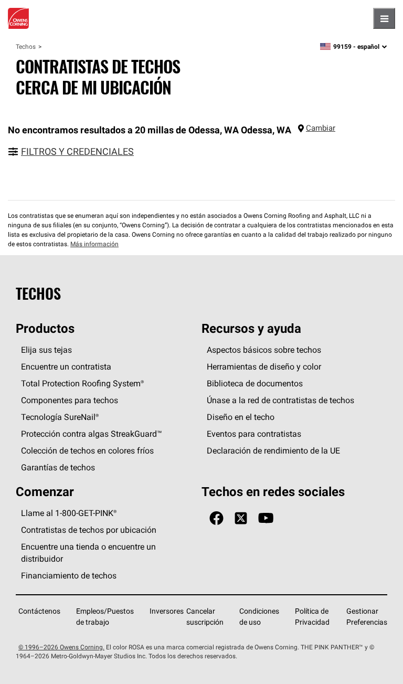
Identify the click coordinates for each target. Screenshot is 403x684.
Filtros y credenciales (77, 151)
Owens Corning (18, 18)
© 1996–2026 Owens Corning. (61, 647)
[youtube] (266, 518)
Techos (26, 46)
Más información (94, 244)
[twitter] (241, 518)
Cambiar (320, 128)
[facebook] (216, 518)
